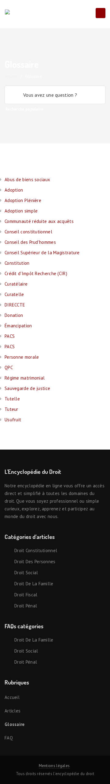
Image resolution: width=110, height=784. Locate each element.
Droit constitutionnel (35, 550)
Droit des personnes (35, 561)
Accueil (12, 697)
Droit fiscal (26, 595)
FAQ (9, 738)
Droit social (26, 572)
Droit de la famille (33, 584)
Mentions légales (54, 765)
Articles (12, 711)
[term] (27, 179)
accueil (11, 76)
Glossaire (15, 724)
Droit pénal (25, 606)
